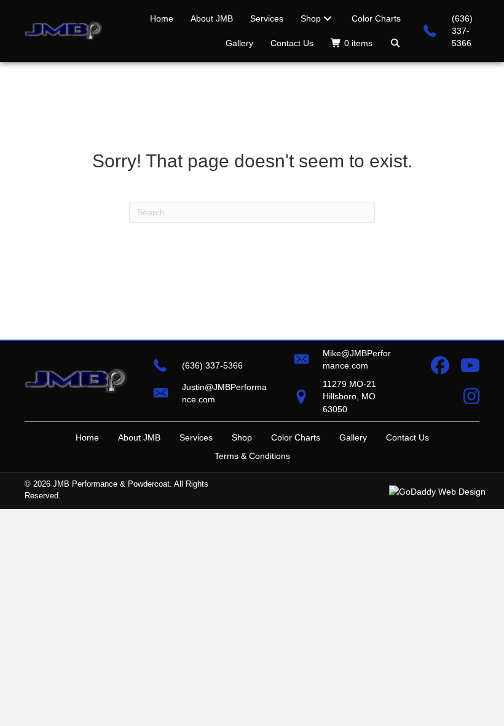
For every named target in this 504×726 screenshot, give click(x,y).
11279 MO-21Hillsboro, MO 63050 (349, 396)
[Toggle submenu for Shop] (327, 18)
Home (87, 437)
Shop (242, 437)
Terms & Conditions (252, 456)
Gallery (353, 437)
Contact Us (407, 437)
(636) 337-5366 (462, 31)
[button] (395, 43)
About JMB (139, 437)
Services (196, 437)
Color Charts (295, 437)
